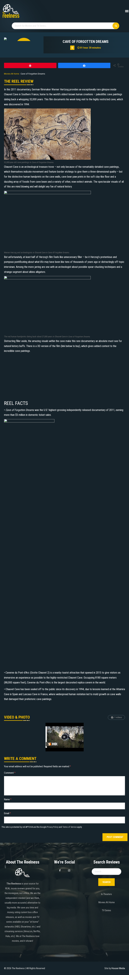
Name (7, 799)
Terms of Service (69, 827)
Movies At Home (106, 902)
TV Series (106, 910)
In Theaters (106, 894)
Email (7, 813)
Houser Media (118, 968)
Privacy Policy (52, 827)
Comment (9, 772)
